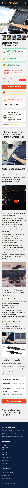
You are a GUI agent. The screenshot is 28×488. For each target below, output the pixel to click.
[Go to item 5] (23, 37)
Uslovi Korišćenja (7, 457)
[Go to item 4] (18, 37)
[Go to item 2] (9, 37)
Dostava (4, 463)
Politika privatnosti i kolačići (5, 447)
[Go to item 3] (14, 37)
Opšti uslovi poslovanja (5, 453)
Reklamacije (5, 460)
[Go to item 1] (4, 37)
